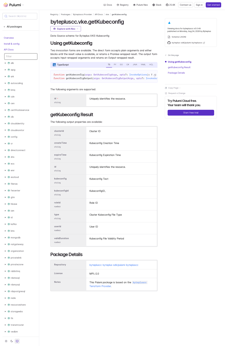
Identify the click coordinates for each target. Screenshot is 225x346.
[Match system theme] (17, 341)
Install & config (11, 43)
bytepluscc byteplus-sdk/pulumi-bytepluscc (113, 264)
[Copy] (155, 75)
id (55, 98)
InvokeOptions (138, 74)
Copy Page (173, 88)
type (56, 214)
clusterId (59, 131)
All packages (14, 26)
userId (57, 226)
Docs (109, 5)
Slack (158, 5)
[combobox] (19, 16)
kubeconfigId (61, 190)
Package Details (176, 72)
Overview (9, 37)
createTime (60, 143)
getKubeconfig (119, 14)
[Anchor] (126, 21)
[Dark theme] (11, 341)
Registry (124, 5)
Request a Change (176, 93)
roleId (57, 202)
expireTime (60, 154)
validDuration (61, 238)
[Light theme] (6, 341)
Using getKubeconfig (179, 61)
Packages (65, 14)
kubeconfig (60, 178)
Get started (213, 5)
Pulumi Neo (142, 5)
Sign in (199, 5)
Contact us (185, 5)
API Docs (9, 49)
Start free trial (190, 112)
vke (107, 14)
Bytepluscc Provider (82, 14)
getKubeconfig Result (179, 67)
